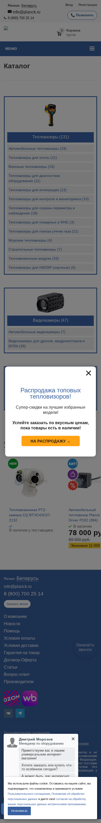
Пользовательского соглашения (29, 793)
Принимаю (19, 811)
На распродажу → (50, 441)
